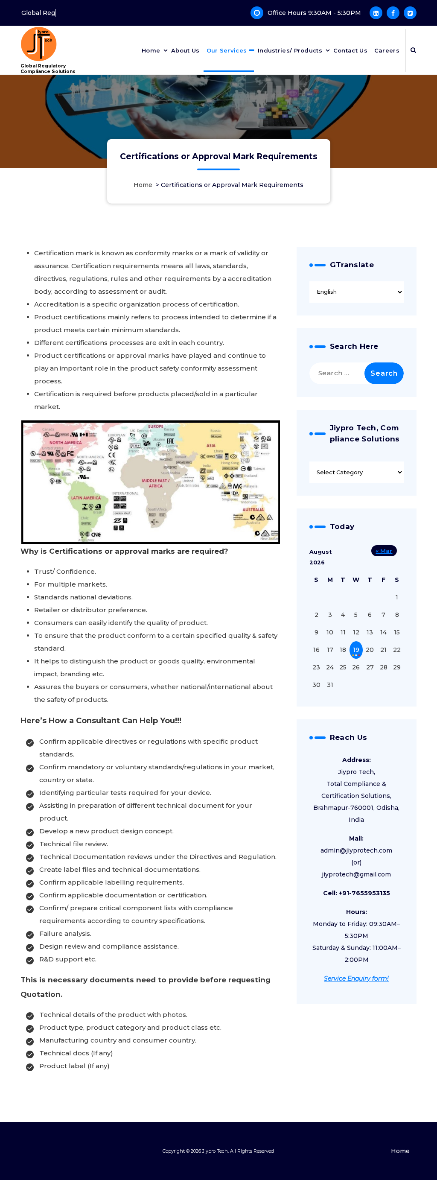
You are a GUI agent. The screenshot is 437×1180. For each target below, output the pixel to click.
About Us (185, 50)
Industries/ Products (290, 50)
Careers (386, 50)
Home (151, 50)
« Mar (384, 550)
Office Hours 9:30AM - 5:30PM (314, 13)
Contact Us (350, 50)
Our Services (227, 50)
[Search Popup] (413, 50)
